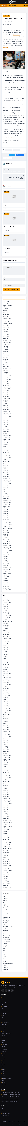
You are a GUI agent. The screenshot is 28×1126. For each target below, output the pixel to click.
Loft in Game (16, 34)
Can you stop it (8, 248)
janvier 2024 (6, 338)
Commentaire (6, 264)
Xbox (4, 965)
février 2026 (6, 303)
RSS (7, 1123)
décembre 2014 (7, 411)
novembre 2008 (7, 547)
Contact (4, 1111)
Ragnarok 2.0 (7, 205)
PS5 (4, 948)
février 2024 (6, 337)
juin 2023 (5, 350)
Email (4, 283)
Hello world (6, 919)
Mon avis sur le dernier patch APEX (10, 1099)
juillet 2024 (6, 327)
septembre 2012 (7, 461)
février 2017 (6, 390)
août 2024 (5, 325)
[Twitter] (2, 990)
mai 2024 (5, 331)
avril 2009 (5, 538)
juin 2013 (5, 444)
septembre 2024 (7, 323)
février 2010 (6, 519)
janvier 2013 (6, 454)
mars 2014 (6, 428)
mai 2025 (5, 310)
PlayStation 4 (6, 939)
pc (21, 100)
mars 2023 (6, 355)
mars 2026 (6, 301)
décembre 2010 (7, 500)
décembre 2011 (7, 478)
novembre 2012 (7, 457)
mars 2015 (5, 407)
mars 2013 (5, 450)
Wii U (4, 962)
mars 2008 (6, 562)
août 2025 (5, 307)
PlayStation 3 (6, 937)
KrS (5, 21)
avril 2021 (5, 363)
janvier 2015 (6, 409)
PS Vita (5, 945)
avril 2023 (5, 353)
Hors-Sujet (6, 921)
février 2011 (6, 497)
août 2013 (5, 441)
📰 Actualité (6, 15)
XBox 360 (5, 967)
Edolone (13, 138)
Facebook (20, 155)
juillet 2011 (5, 487)
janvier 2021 (6, 366)
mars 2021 (5, 364)
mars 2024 (6, 335)
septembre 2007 (7, 573)
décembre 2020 (7, 368)
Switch (4, 952)
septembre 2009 (7, 528)
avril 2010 (5, 515)
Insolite (5, 922)
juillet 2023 (6, 348)
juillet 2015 (5, 400)
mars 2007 (6, 584)
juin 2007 (5, 578)
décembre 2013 (7, 433)
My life (4, 928)
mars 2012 (5, 472)
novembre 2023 (7, 342)
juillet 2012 (5, 465)
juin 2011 (5, 489)
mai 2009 (5, 536)
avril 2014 (5, 426)
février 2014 (6, 430)
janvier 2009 (6, 543)
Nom (4, 277)
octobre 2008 (6, 549)
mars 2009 (6, 539)
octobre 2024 (6, 322)
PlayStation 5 (6, 941)
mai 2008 (5, 558)
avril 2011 (5, 493)
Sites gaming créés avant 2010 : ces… (11, 1092)
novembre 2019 (7, 376)
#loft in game (16, 150)
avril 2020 (5, 374)
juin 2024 (5, 329)
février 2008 (6, 564)
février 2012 (6, 474)
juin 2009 (5, 534)
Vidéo (4, 956)
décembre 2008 (7, 545)
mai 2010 (5, 513)
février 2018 (6, 383)
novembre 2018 (7, 379)
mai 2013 (5, 446)
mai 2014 (5, 424)
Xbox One (5, 969)
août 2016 (5, 392)
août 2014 (5, 418)
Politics (5, 943)
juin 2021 (5, 361)
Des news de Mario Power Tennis (12, 226)
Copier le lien (8, 158)
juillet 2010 (5, 510)
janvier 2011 (6, 498)
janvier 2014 (6, 431)
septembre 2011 (7, 484)
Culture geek (6, 906)
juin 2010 (5, 511)
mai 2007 (5, 580)
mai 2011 (5, 491)
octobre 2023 (6, 344)
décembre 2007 (7, 567)
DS (3, 908)
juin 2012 (5, 467)
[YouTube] (9, 990)
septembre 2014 (7, 417)
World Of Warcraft (8, 963)
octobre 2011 (6, 482)
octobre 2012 (6, 459)
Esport (4, 911)
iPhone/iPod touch (8, 926)
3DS (4, 896)
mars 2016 (5, 394)
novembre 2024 (7, 320)
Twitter (12, 155)
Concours (5, 904)
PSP (4, 950)
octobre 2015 (6, 398)
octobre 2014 (6, 415)
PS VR (4, 947)
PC (3, 934)
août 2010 (5, 508)
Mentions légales (6, 1113)
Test (4, 954)
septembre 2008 (7, 551)
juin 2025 (5, 309)
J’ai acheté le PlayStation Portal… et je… (11, 1094)
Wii (3, 960)
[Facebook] (6, 990)
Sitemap (11, 1123)
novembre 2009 (7, 525)
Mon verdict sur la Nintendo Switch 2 (10, 1101)
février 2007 (6, 586)
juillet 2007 (6, 577)
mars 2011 (5, 495)
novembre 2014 (7, 413)
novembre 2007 (7, 569)
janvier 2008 (6, 565)
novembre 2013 (7, 435)
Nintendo (5, 930)
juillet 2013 (5, 443)
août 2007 (5, 575)
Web (4, 958)
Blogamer (9, 1121)
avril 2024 (5, 333)
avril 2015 (5, 405)
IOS (4, 924)
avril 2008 (5, 560)
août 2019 (5, 377)
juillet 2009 (6, 532)
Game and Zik (6, 917)
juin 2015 (5, 402)
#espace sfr (8, 150)
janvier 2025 (6, 316)
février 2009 (6, 541)
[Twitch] (12, 990)
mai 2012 (5, 469)
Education (5, 909)
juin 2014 (5, 422)
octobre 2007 (6, 571)
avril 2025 (5, 312)
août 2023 (5, 346)
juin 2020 (5, 370)
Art (4, 902)
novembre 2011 (7, 480)
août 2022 (5, 357)
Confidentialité (5, 1115)
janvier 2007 (6, 588)
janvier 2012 (6, 476)
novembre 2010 (7, 502)
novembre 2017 (7, 387)
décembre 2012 (7, 456)
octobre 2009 (6, 526)
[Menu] (25, 2)
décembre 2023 (7, 340)
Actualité (6, 191)
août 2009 (5, 530)
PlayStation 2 (6, 935)
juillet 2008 (6, 554)
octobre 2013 (6, 437)
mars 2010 (5, 517)
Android (5, 900)
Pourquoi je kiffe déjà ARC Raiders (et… (11, 1096)
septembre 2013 (7, 439)
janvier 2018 (6, 385)
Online (4, 932)
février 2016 (6, 396)
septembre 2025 (7, 305)
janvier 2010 (6, 521)
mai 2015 (5, 403)
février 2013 (6, 452)
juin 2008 (5, 556)
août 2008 (5, 552)
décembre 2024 (7, 318)
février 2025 (6, 314)
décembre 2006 (7, 590)
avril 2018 (5, 381)
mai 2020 (5, 372)
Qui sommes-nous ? (6, 1108)
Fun (4, 915)
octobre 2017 (6, 389)
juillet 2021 (5, 359)
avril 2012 (5, 470)
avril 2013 (5, 448)
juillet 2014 (6, 420)
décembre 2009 (7, 523)
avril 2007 (5, 582)
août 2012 (5, 463)
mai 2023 (5, 351)
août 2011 (5, 485)
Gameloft (5, 47)
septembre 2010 (7, 506)
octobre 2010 (6, 504)
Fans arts (5, 913)
